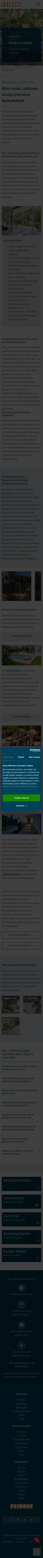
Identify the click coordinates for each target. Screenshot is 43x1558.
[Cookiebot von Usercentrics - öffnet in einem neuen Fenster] (30, 750)
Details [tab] (21, 757)
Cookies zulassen (21, 798)
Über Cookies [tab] (34, 757)
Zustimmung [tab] (8, 757)
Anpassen (20, 806)
